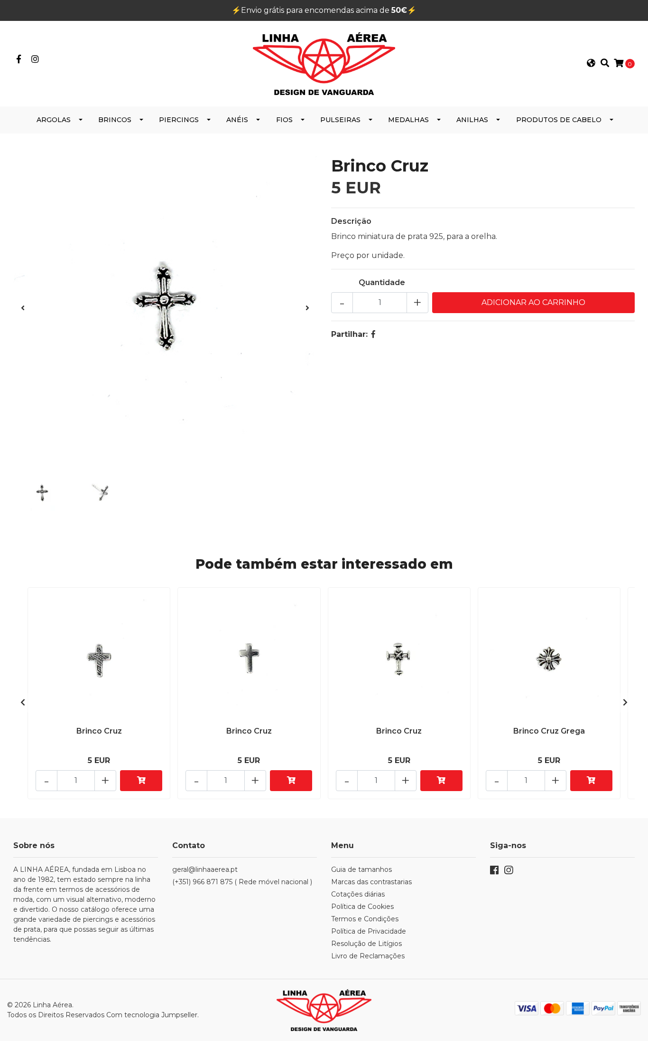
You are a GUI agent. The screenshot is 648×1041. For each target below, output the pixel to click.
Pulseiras (340, 119)
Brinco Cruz (99, 730)
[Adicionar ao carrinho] (141, 780)
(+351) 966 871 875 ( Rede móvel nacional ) (242, 882)
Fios (284, 119)
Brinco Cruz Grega (549, 730)
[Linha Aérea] (324, 62)
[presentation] (22, 308)
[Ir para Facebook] (18, 59)
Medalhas (408, 119)
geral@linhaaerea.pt (205, 869)
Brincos (114, 119)
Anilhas (472, 119)
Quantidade (382, 282)
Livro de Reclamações (368, 956)
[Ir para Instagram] (35, 59)
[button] (591, 63)
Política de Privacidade (368, 931)
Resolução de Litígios (366, 943)
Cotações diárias (358, 894)
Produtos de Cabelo (559, 119)
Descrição (351, 221)
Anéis (237, 119)
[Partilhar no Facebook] (373, 334)
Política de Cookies (362, 906)
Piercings (179, 119)
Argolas (54, 119)
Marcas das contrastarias (371, 882)
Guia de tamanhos (361, 869)
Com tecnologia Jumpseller (151, 1015)
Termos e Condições (364, 919)
